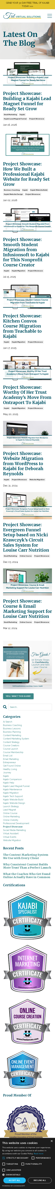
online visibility (10, 820)
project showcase (36, 119)
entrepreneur (9, 762)
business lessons (12, 728)
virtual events (9, 837)
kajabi (22, 114)
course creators (11, 745)
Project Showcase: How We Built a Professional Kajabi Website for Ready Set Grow (26, 174)
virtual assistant (10, 833)
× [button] (51, 1141)
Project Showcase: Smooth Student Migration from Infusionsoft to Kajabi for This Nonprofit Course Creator (26, 252)
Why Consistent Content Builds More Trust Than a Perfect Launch (27, 866)
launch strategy (11, 806)
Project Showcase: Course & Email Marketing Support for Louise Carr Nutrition (27, 609)
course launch (10, 749)
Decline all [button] (40, 1180)
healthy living (10, 769)
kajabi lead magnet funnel (15, 119)
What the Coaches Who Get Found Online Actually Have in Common (26, 875)
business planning (12, 732)
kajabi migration (18, 271)
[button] (27, 1174)
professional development (16, 823)
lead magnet (9, 810)
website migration (37, 479)
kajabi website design (13, 194)
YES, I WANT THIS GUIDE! (18, 696)
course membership (13, 752)
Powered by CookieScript (13, 1186)
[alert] (27, 1163)
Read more (39, 1153)
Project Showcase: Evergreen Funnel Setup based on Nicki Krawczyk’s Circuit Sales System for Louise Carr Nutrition (26, 537)
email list (7, 755)
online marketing (11, 816)
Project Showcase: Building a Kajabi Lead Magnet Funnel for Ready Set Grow (27, 101)
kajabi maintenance (12, 789)
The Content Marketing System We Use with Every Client (25, 856)
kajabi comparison (12, 779)
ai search (7, 722)
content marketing (12, 735)
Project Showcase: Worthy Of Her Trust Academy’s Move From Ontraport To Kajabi (27, 395)
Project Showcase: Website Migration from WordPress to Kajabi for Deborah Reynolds (23, 463)
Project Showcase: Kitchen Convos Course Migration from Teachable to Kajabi (22, 326)
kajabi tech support (13, 796)
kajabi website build (38, 190)
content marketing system (16, 738)
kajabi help (8, 782)
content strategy (11, 742)
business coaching (12, 190)
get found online (12, 766)
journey (7, 772)
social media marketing (14, 830)
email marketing (10, 114)
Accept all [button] (14, 1180)
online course (26, 556)
